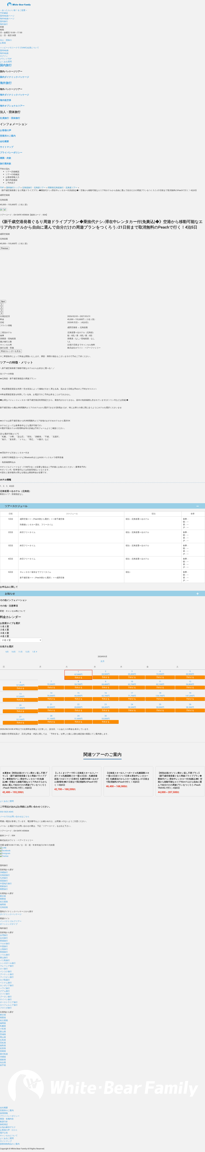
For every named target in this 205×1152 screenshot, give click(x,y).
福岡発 (3, 904)
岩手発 (3, 1065)
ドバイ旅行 (5, 993)
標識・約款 (5, 157)
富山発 (3, 1031)
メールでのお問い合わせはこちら (14, 816)
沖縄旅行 (4, 872)
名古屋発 (4, 901)
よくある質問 (6, 61)
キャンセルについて (9, 1135)
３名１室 (4, 632)
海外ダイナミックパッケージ (14, 94)
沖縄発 (3, 1056)
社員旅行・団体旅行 (10, 117)
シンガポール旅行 (8, 963)
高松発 (3, 1042)
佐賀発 (3, 1048)
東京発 (3, 896)
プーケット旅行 (7, 974)
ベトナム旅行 (6, 982)
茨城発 (3, 1034)
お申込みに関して (9, 586)
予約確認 (4, 13)
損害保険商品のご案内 (10, 1144)
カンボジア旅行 (7, 985)
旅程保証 (4, 1124)
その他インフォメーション (13, 600)
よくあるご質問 (7, 801)
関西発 (3, 898)
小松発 (3, 1028)
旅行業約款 (5, 163)
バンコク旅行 (6, 971)
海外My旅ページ (7, 18)
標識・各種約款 (7, 1118)
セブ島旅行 (5, 979)
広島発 (3, 1039)
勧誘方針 (4, 1121)
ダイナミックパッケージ (10, 914)
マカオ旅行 (5, 943)
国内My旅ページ (7, 15)
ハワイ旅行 (5, 988)
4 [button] (1, 313)
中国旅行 (4, 946)
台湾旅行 (4, 935)
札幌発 (3, 1026)
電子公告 (4, 1132)
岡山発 (3, 1037)
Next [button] (3, 301)
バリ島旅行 (5, 960)
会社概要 (4, 141)
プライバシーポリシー (11, 152)
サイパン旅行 (6, 999)
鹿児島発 (4, 1054)
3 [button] (1, 310)
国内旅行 (4, 21)
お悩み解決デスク (8, 1127)
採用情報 (4, 1113)
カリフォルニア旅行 (9, 1005)
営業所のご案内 (8, 135)
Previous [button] (4, 248)
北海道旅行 (5, 875)
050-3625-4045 (6, 811)
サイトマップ (6, 146)
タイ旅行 (4, 968)
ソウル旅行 (5, 954)
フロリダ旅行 (6, 1007)
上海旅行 (4, 949)
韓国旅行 (4, 952)
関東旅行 (4, 886)
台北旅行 (4, 938)
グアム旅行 (5, 991)
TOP (2, 187)
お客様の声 (5, 130)
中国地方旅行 (6, 883)
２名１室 (4, 629)
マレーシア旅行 (7, 965)
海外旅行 (4, 24)
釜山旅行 (4, 957)
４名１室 (4, 636)
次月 (102, 661)
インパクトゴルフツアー (10, 921)
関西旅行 (4, 889)
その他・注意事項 (9, 605)
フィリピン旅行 (7, 977)
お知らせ (10, 593)
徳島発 (3, 1045)
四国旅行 (4, 880)
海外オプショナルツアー (12, 105)
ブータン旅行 (6, 996)
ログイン (4, 56)
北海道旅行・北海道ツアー (34, 187)
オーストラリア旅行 (9, 1002)
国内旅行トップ (13, 187)
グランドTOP (6, 58)
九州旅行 (4, 878)
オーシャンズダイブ (9, 924)
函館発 (3, 1059)
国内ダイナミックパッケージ (14, 76)
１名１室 (4, 626)
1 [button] (1, 304)
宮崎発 (3, 1051)
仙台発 (3, 1062)
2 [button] (1, 307)
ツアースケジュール (16, 506)
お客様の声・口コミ (9, 1130)
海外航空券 (5, 100)
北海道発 (4, 907)
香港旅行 (4, 940)
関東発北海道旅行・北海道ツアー (62, 187)
